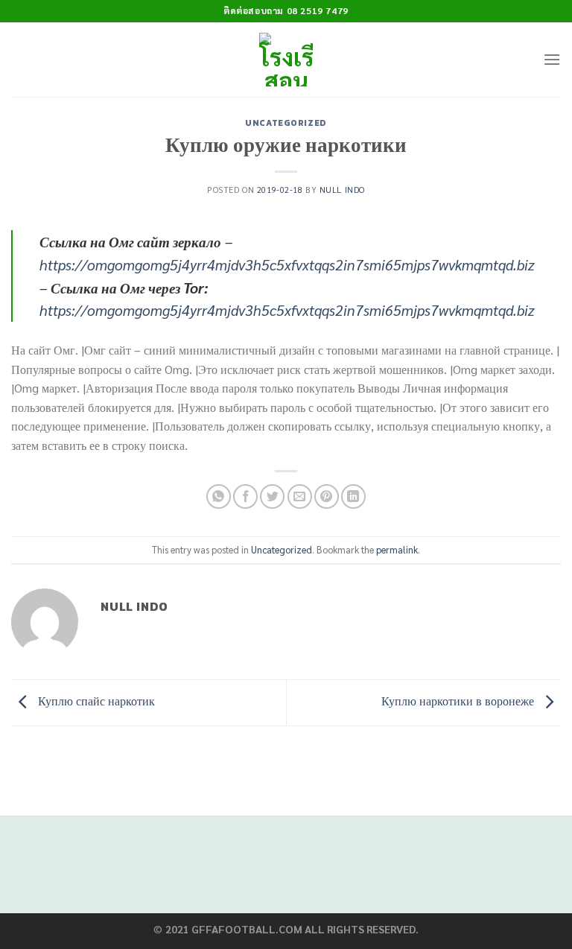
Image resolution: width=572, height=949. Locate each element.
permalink (397, 549)
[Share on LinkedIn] (353, 496)
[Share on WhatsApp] (218, 496)
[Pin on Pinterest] (326, 496)
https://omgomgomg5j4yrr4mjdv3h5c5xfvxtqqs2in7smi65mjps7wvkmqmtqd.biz (287, 264)
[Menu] (552, 59)
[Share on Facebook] (245, 496)
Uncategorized (285, 123)
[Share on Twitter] (272, 496)
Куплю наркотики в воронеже (459, 700)
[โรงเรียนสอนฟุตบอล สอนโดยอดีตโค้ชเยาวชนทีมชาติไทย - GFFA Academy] (286, 59)
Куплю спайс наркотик (95, 700)
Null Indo (342, 189)
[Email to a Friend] (299, 496)
